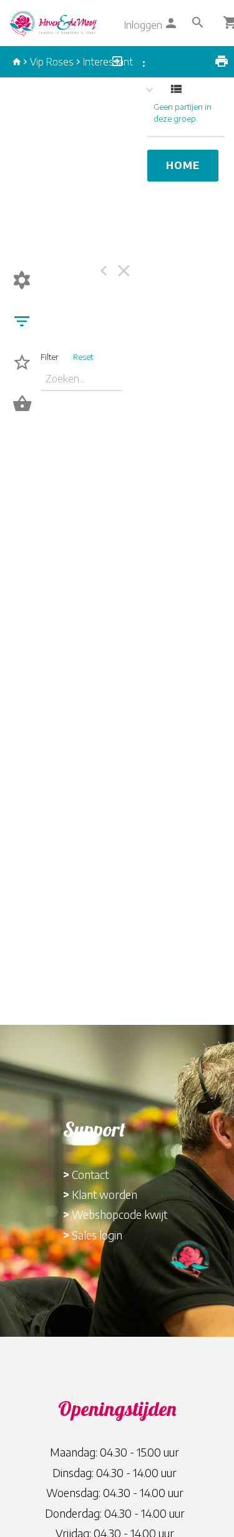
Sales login (97, 1235)
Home (183, 165)
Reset (83, 356)
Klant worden (104, 1194)
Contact (90, 1174)
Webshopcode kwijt (119, 1214)
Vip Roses (52, 62)
